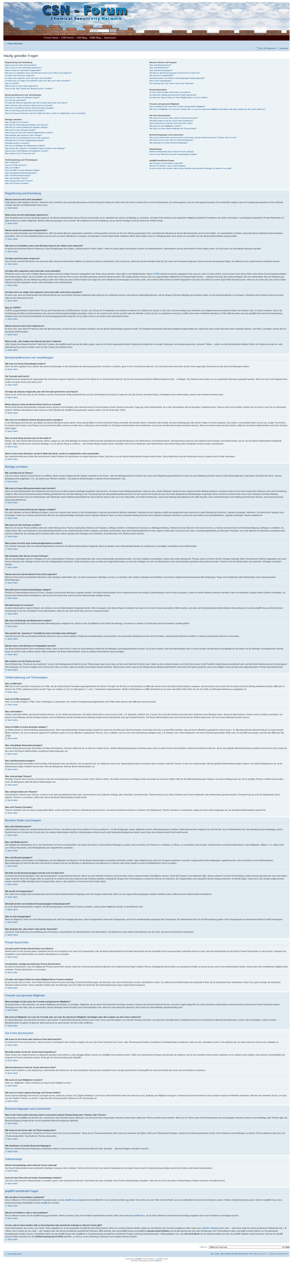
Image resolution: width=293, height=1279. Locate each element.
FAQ (260, 48)
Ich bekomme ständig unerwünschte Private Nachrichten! (173, 95)
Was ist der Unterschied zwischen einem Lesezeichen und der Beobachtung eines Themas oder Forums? (193, 137)
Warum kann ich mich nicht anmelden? (21, 65)
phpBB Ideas (139, 1215)
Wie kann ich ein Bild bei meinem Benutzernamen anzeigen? (29, 108)
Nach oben (13, 208)
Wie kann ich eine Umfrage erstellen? (20, 130)
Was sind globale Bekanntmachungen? (21, 173)
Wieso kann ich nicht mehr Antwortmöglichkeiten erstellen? (29, 133)
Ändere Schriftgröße (285, 42)
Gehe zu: (203, 1247)
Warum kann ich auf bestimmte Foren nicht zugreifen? (27, 138)
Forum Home (51, 37)
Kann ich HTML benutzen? (16, 165)
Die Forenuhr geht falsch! (15, 100)
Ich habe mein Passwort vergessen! (20, 75)
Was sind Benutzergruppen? (161, 70)
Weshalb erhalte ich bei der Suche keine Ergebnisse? (171, 121)
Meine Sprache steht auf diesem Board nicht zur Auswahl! (28, 105)
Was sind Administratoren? (160, 65)
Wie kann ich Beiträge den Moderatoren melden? (25, 146)
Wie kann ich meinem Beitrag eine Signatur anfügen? (26, 127)
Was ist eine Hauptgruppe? (160, 81)
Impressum (110, 37)
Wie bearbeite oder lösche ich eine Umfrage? (23, 135)
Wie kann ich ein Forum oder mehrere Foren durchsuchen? (173, 118)
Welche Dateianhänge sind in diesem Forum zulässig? (171, 152)
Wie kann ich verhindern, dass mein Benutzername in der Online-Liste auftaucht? (38, 73)
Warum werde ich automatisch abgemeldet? (23, 70)
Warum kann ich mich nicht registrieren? (21, 86)
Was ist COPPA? (12, 83)
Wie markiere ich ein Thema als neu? (20, 153)
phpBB (138, 1259)
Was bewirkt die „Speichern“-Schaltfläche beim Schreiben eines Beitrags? (35, 148)
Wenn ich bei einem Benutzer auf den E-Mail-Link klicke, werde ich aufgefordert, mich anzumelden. (45, 113)
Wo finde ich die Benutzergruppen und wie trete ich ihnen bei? (174, 73)
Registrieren (271, 48)
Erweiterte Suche (109, 33)
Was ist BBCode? (12, 162)
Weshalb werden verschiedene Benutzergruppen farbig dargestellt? (177, 78)
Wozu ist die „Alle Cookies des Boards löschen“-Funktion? (29, 88)
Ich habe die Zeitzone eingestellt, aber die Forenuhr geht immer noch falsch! (36, 103)
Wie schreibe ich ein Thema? (17, 122)
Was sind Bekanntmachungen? (18, 175)
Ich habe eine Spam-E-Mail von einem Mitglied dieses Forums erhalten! (178, 97)
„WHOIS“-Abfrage (210, 1228)
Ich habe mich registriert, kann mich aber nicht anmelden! (28, 78)
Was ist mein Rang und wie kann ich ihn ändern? (25, 111)
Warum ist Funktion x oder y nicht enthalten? (167, 166)
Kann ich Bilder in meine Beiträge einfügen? (22, 170)
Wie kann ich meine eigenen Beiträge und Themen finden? (173, 128)
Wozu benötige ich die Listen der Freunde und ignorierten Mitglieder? (177, 106)
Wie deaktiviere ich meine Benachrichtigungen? (168, 143)
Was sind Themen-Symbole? (17, 183)
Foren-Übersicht (15, 44)
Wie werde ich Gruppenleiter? (161, 75)
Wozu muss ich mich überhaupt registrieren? (23, 68)
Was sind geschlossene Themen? (19, 181)
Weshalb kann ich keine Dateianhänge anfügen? (25, 140)
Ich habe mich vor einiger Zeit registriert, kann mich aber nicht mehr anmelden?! (38, 81)
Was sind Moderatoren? (159, 68)
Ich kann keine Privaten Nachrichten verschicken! (169, 92)
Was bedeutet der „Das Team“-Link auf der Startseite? (171, 83)
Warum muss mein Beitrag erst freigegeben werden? (26, 151)
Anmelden (284, 48)
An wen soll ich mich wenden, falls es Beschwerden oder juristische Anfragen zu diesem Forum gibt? (190, 168)
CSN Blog (81, 37)
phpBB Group (71, 1200)
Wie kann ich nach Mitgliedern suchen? (165, 126)
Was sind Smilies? (12, 168)
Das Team (215, 1254)
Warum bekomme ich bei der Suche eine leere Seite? (171, 123)
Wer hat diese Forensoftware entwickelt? (166, 163)
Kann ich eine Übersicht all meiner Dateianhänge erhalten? (173, 154)
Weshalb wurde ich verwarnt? (17, 143)
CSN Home (67, 37)
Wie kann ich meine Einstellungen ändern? (22, 97)
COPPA (156, 274)
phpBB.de (45, 1203)
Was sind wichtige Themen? (16, 178)
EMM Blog (95, 37)
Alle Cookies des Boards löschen (234, 1254)
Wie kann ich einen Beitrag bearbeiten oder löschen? (26, 125)
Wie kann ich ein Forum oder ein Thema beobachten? (171, 140)
